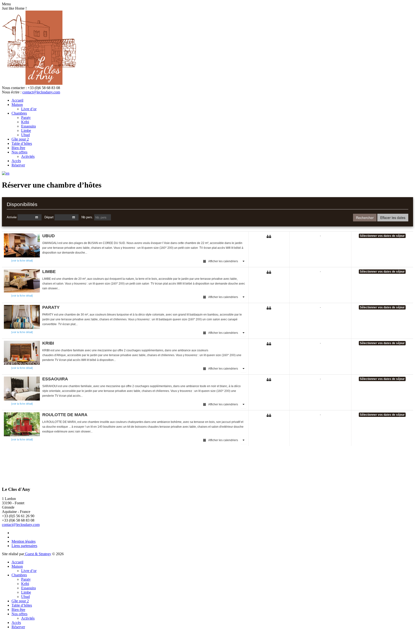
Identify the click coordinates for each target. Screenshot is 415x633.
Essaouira (28, 126)
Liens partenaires (24, 546)
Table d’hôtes (22, 143)
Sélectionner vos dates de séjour (382, 235)
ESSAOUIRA (55, 379)
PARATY (51, 307)
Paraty (26, 118)
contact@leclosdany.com (41, 92)
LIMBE (49, 271)
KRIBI (48, 343)
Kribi (25, 122)
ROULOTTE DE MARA (64, 414)
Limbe (26, 130)
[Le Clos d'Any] (40, 83)
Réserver (18, 165)
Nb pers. (87, 217)
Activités (28, 156)
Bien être (18, 148)
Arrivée (12, 217)
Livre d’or (29, 109)
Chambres (19, 113)
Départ (49, 217)
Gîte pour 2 (20, 139)
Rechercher (365, 217)
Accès (16, 161)
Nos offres (19, 152)
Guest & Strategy (37, 554)
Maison (17, 105)
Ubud (25, 135)
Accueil (17, 100)
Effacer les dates (392, 217)
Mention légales (24, 541)
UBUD (48, 235)
